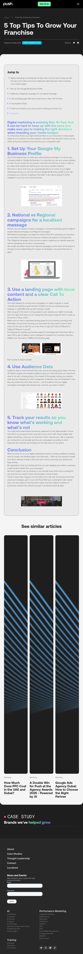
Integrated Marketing (46, 914)
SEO (41, 926)
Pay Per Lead (44, 938)
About (10, 849)
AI (8, 911)
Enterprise (10, 943)
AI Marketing (11, 914)
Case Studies (14, 853)
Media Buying (44, 916)
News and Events (17, 875)
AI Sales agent (12, 931)
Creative (42, 924)
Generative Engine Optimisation (18, 926)
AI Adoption (11, 916)
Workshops (11, 945)
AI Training (10, 919)
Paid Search (43, 921)
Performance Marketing (52, 911)
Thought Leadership (18, 858)
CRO (41, 929)
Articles (6, 17)
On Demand (11, 948)
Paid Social (43, 919)
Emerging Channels (46, 933)
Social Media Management (49, 931)
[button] (78, 4)
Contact (11, 863)
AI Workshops (12, 924)
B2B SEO (42, 936)
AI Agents (10, 921)
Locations (12, 867)
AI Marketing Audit (13, 929)
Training (11, 940)
